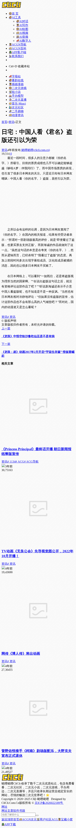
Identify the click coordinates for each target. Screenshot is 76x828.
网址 (4, 810)
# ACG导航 (31, 461)
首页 (4, 122)
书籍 (22, 810)
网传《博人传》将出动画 (20, 653)
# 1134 (11, 461)
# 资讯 (11, 316)
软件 (16, 810)
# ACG (19, 461)
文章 (10, 810)
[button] (4, 806)
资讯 (11, 122)
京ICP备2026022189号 (49, 802)
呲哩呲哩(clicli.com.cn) (35, 150)
